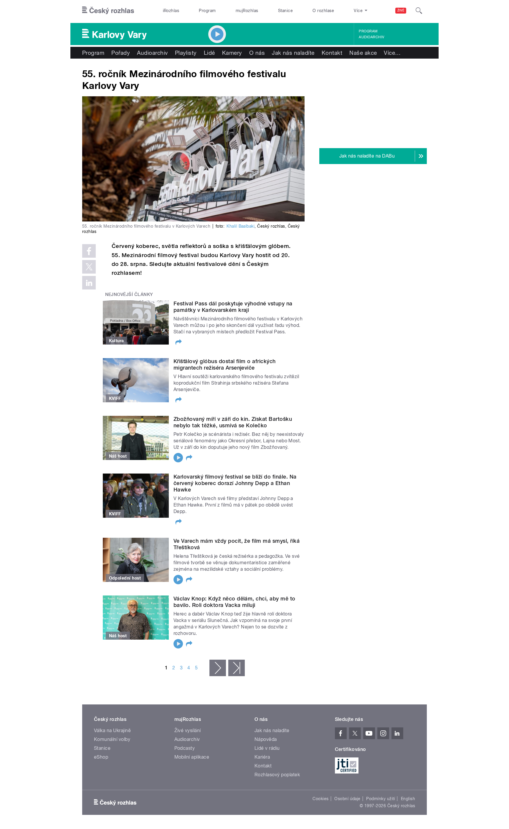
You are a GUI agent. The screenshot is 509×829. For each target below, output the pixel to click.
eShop (101, 757)
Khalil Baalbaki (240, 226)
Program (207, 10)
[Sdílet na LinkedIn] (89, 282)
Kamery (232, 52)
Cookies (320, 798)
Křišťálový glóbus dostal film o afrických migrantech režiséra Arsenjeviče (224, 364)
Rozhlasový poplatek (277, 774)
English (408, 798)
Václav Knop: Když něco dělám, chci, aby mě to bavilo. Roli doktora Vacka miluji (234, 601)
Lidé (209, 52)
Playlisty (186, 52)
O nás (257, 52)
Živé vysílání (187, 730)
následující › (217, 668)
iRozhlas (171, 10)
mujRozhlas (247, 10)
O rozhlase (323, 10)
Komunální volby (112, 739)
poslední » (236, 668)
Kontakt (332, 52)
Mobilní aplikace (191, 757)
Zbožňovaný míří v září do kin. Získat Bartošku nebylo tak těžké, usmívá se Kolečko (232, 422)
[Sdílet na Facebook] (89, 251)
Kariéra (262, 757)
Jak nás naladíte (293, 52)
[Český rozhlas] (108, 10)
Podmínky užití (380, 798)
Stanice (285, 10)
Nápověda (265, 739)
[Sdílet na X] (89, 267)
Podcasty (184, 748)
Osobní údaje (347, 798)
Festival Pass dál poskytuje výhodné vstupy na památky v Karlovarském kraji (232, 306)
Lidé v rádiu (267, 748)
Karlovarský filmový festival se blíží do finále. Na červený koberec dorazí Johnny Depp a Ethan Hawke (234, 483)
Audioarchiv (371, 37)
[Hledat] (419, 10)
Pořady (120, 52)
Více (392, 52)
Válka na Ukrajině (112, 730)
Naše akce (363, 52)
